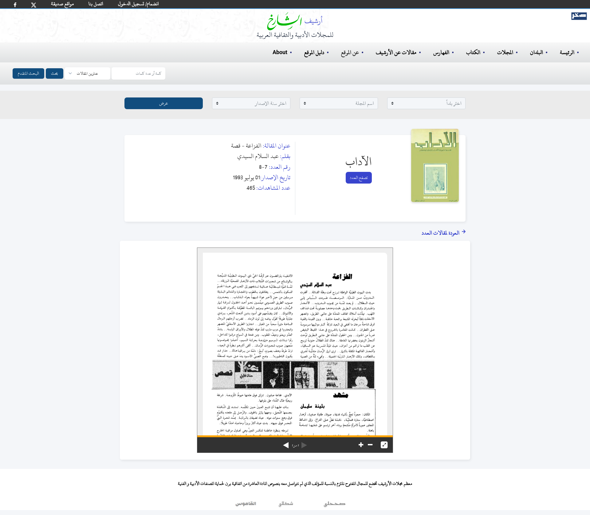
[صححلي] (334, 505)
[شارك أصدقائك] (15, 5)
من (295, 445)
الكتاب (473, 52)
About (280, 52)
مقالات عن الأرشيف (396, 52)
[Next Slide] (286, 443)
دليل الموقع (314, 52)
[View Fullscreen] (384, 445)
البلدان (536, 52)
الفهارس (441, 52)
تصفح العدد (359, 177)
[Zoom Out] (370, 445)
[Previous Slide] (304, 443)
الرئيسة (567, 52)
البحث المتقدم (28, 73)
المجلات (505, 52)
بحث (54, 73)
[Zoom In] (361, 445)
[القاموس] (246, 505)
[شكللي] (285, 505)
